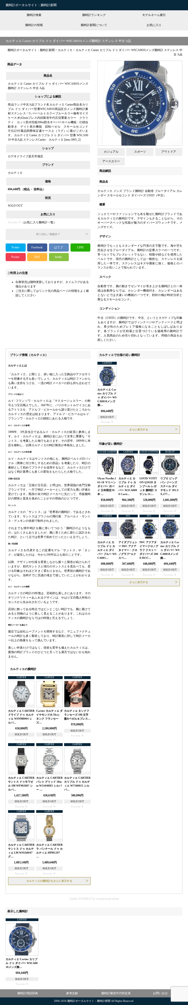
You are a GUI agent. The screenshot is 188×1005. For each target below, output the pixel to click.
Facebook (37, 247)
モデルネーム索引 (154, 15)
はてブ (59, 247)
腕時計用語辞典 (27, 993)
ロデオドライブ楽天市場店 (25, 156)
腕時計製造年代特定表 (116, 993)
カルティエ (15, 172)
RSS (37, 257)
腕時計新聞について (94, 25)
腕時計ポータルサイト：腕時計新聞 (31, 5)
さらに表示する (138, 429)
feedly (59, 257)
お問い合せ (160, 993)
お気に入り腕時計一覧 (38, 222)
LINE (80, 247)
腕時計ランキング (94, 15)
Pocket (15, 257)
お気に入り (154, 25)
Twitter (15, 247)
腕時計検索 (34, 15)
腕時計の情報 (34, 25)
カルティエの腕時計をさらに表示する (49, 881)
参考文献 (72, 993)
